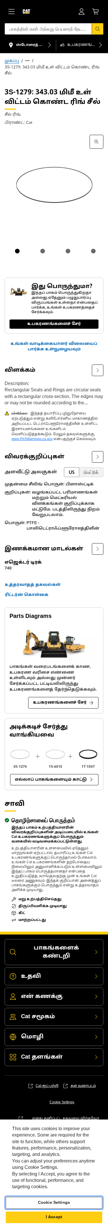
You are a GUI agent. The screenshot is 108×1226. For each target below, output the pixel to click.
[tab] (17, 251)
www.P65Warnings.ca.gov (32, 439)
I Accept (54, 1217)
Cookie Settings (62, 1102)
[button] (54, 346)
